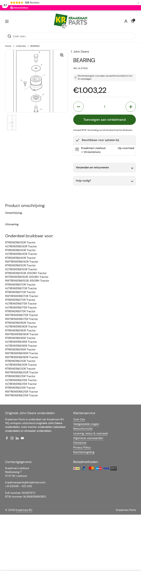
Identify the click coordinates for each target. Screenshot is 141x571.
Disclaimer (80, 442)
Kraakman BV (23, 510)
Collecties (21, 46)
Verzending (93, 130)
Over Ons (79, 419)
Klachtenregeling (83, 452)
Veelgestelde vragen (86, 424)
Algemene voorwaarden (88, 438)
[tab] (91, 152)
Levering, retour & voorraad (90, 433)
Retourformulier (83, 428)
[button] (132, 21)
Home (8, 46)
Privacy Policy (82, 447)
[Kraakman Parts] (70, 21)
